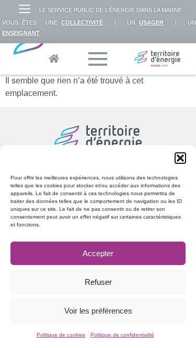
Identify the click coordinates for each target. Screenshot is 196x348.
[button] (180, 158)
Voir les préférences (98, 310)
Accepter (98, 253)
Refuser (98, 282)
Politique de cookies (61, 335)
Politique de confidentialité (122, 335)
